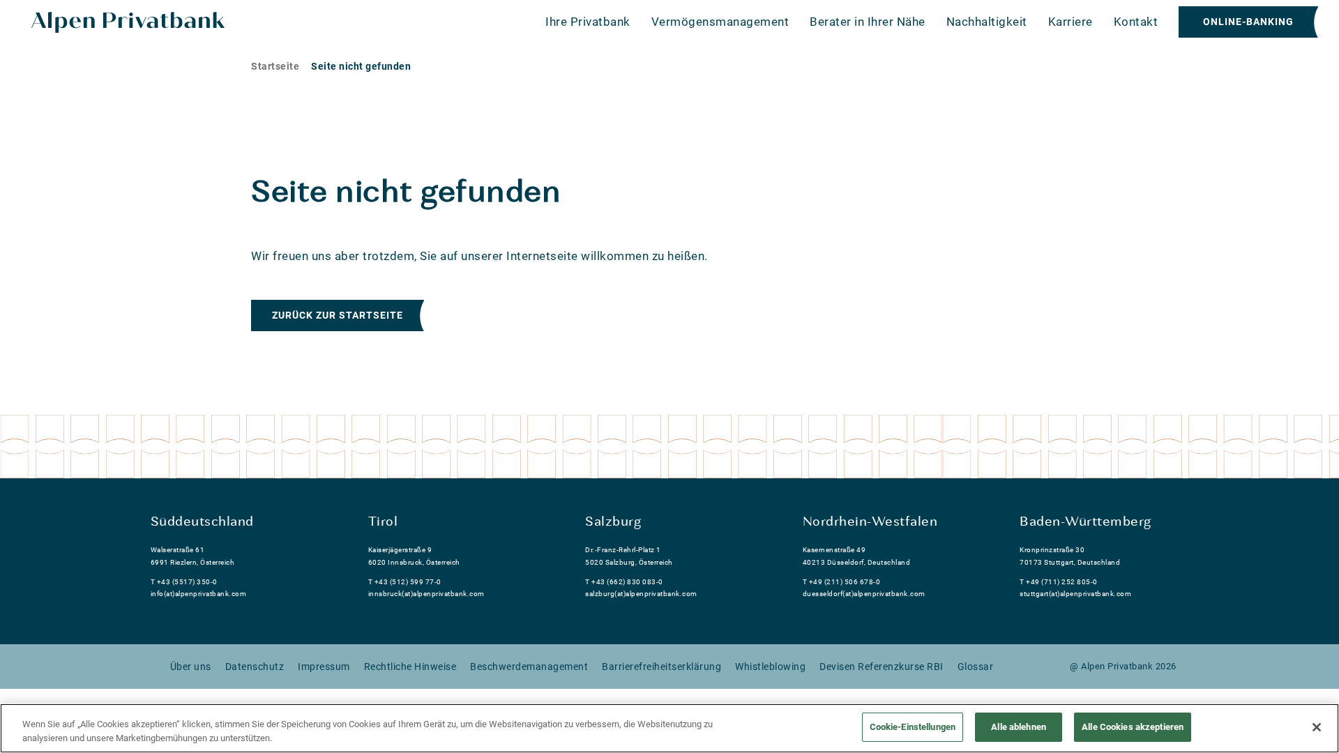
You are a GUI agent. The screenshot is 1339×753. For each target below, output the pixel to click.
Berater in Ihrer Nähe (867, 22)
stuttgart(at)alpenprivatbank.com (1075, 594)
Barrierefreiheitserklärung (661, 666)
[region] (669, 728)
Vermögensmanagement (720, 22)
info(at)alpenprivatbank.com (199, 594)
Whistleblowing (770, 666)
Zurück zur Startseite (337, 315)
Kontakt (1136, 22)
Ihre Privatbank (587, 22)
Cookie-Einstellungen (913, 727)
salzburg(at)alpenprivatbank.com (641, 594)
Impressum (324, 666)
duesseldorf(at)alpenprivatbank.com (864, 594)
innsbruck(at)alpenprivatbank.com (426, 594)
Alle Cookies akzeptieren (1132, 727)
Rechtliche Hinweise (410, 666)
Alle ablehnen (1018, 727)
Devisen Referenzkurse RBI (881, 666)
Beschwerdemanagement (529, 666)
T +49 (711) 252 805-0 (1059, 582)
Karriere (1070, 22)
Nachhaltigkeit (986, 22)
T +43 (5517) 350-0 (184, 582)
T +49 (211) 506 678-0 (842, 582)
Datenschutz (255, 666)
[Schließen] (1316, 727)
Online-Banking (1248, 21)
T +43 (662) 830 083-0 (624, 582)
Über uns (190, 666)
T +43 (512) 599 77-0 (404, 582)
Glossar (976, 666)
